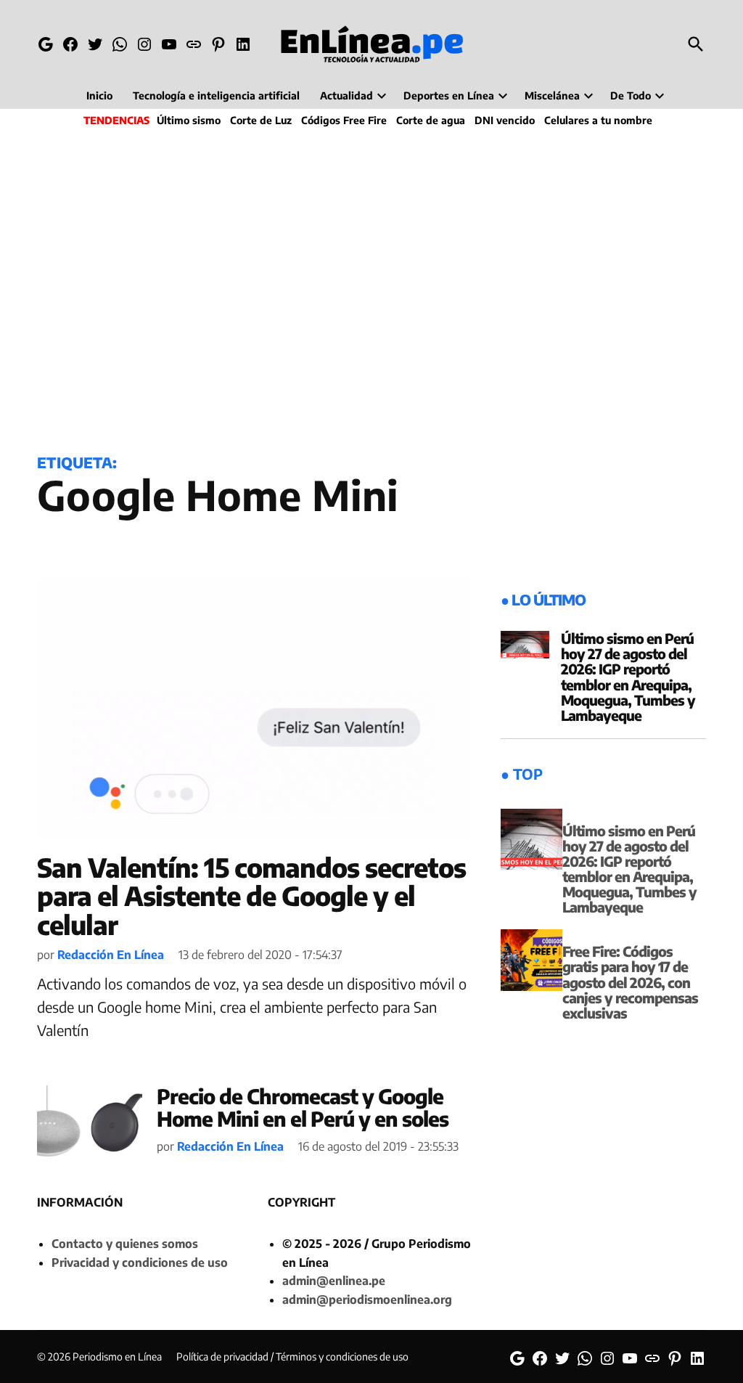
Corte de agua (430, 120)
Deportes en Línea (448, 95)
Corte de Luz (261, 120)
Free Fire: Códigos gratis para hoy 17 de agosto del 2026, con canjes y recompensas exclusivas (630, 981)
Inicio (99, 95)
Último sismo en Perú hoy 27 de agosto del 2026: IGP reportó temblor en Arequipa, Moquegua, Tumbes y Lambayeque (628, 676)
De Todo (630, 95)
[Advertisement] (371, 287)
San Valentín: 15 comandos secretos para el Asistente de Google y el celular (251, 896)
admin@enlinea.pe (333, 1280)
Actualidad (346, 95)
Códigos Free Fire (344, 120)
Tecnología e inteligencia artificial (216, 95)
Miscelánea (552, 95)
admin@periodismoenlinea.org (367, 1299)
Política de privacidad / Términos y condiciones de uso (292, 1356)
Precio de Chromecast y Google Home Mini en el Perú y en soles (302, 1107)
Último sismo (189, 120)
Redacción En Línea (110, 954)
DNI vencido (505, 120)
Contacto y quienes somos (125, 1243)
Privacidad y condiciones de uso (140, 1262)
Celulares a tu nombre (598, 120)
